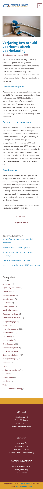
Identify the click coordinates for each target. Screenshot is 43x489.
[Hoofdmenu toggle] (39, 5)
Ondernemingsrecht (10, 347)
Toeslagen (6, 381)
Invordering (7, 336)
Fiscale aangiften (21, 443)
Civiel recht (7, 303)
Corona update (8, 306)
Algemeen (6, 284)
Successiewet (8, 377)
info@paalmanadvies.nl (21, 426)
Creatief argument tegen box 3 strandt (18, 260)
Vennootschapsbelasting (12, 389)
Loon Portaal (22, 472)
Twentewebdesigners (23, 486)
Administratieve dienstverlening (21, 452)
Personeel (6, 362)
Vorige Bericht (21, 216)
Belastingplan (8, 299)
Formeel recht (8, 325)
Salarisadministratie (21, 449)
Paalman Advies (24, 483)
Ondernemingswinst (11, 351)
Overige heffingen (10, 359)
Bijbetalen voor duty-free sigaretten (17, 247)
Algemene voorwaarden (21, 466)
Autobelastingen (9, 295)
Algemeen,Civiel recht (11, 288)
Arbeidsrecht (7, 291)
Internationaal (8, 332)
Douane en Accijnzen (11, 314)
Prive (5, 366)
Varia (5, 385)
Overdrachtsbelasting (11, 355)
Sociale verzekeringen (11, 370)
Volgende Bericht (21, 222)
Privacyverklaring (21, 469)
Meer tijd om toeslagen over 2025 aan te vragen (21, 265)
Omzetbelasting (9, 55)
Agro (4, 280)
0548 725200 (21, 423)
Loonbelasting (8, 340)
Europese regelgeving (11, 321)
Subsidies (6, 374)
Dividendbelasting (10, 310)
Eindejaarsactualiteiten (11, 318)
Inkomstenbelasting (10, 329)
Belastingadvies (21, 446)
